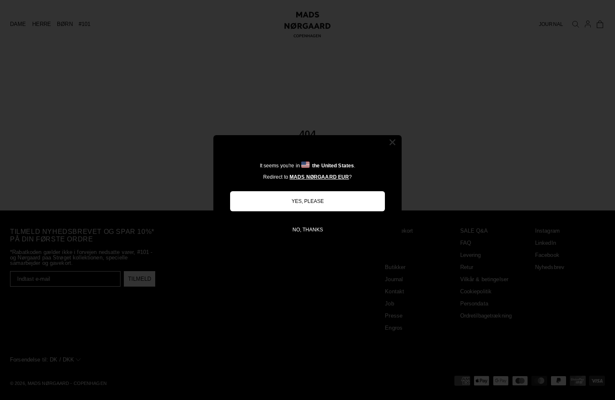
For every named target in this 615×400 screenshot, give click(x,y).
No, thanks (307, 230)
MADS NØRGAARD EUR (319, 177)
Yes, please (308, 201)
